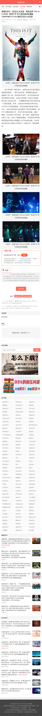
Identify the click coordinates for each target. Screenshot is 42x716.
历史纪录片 (19, 471)
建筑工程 (4, 428)
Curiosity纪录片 (6, 435)
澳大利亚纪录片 (33, 425)
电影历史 (31, 507)
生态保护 (4, 451)
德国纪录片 (19, 428)
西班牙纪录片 (32, 491)
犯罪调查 (4, 412)
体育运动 (18, 421)
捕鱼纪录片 (19, 530)
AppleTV (18, 497)
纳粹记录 (4, 458)
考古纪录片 (19, 425)
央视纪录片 (32, 402)
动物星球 (31, 514)
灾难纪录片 (32, 448)
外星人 (31, 467)
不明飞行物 (19, 494)
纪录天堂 (21, 2)
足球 (17, 464)
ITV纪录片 (5, 487)
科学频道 (18, 487)
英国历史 (31, 494)
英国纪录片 (5, 408)
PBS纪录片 (5, 415)
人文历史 (22, 6)
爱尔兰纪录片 (19, 507)
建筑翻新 (18, 477)
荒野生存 (18, 481)
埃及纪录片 (32, 523)
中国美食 (31, 421)
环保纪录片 (32, 520)
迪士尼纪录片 (32, 441)
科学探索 (8, 6)
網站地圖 (29, 703)
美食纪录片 (32, 412)
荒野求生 (18, 448)
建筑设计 (31, 438)
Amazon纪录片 (6, 477)
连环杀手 (18, 514)
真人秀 (31, 461)
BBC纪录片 (19, 402)
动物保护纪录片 (6, 507)
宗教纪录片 (5, 454)
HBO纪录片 (5, 431)
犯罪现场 (31, 510)
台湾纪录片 (5, 471)
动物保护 (4, 467)
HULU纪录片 (6, 461)
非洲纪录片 (32, 458)
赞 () (22, 289)
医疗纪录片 (5, 444)
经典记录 (25, 19)
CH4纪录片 (5, 425)
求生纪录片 (19, 484)
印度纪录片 (32, 474)
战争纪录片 (32, 451)
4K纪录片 (18, 415)
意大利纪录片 (6, 497)
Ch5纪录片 (5, 448)
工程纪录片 (19, 500)
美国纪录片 (18, 296)
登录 (24, 255)
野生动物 (18, 438)
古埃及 (4, 510)
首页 (3, 6)
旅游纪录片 (5, 527)
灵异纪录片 (32, 471)
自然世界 (31, 487)
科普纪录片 (19, 467)
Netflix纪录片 (19, 405)
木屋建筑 (4, 530)
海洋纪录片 (5, 464)
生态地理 (15, 6)
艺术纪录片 (5, 438)
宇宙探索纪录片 (6, 504)
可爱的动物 (19, 474)
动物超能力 (32, 504)
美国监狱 (4, 523)
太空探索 (4, 514)
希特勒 (17, 451)
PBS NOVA (5, 494)
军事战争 (29, 6)
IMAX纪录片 (32, 477)
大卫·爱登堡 (32, 497)
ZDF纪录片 (19, 517)
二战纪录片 (19, 431)
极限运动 (18, 520)
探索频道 (4, 405)
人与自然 (18, 510)
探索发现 (4, 520)
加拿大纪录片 (6, 418)
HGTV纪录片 (32, 500)
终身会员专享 (19, 412)
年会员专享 (19, 408)
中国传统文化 (19, 504)
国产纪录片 (32, 408)
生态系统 (18, 491)
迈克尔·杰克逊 (27, 296)
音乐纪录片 (32, 428)
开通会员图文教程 (25, 259)
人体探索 (4, 474)
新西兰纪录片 (32, 517)
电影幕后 (4, 441)
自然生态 (31, 431)
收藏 (7, 270)
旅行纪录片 (19, 441)
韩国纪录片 (19, 527)
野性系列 (18, 523)
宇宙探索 (31, 435)
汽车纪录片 (32, 444)
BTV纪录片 (5, 481)
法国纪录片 (5, 421)
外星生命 (18, 461)
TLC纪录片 (32, 527)
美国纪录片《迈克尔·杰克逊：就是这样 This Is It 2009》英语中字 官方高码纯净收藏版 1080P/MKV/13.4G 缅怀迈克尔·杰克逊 (21, 14)
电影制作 (18, 444)
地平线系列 (32, 484)
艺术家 (4, 484)
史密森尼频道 (19, 435)
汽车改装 (31, 464)
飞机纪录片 (32, 481)
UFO (17, 458)
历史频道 (31, 418)
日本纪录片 (19, 454)
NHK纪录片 (19, 418)
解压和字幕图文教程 (25, 260)
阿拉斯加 (4, 500)
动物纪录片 (32, 415)
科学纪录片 (5, 517)
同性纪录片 (32, 454)
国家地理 (31, 405)
